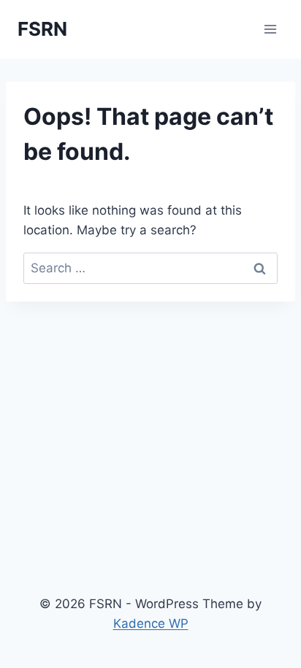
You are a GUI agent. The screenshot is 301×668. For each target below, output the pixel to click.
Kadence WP (150, 623)
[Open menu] (269, 29)
